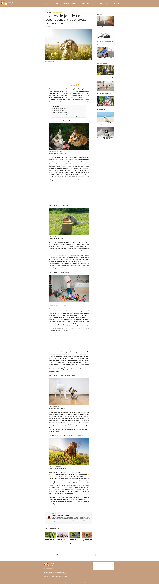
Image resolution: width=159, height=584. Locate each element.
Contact (89, 582)
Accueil (48, 3)
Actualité (56, 3)
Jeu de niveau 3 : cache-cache (59, 112)
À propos (65, 582)
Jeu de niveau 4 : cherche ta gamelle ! (61, 114)
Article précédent (60, 555)
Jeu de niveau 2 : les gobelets (59, 110)
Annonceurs (75, 582)
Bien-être (74, 3)
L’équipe (70, 582)
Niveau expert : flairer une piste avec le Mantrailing (64, 116)
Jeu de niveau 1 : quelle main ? (59, 108)
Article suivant (100, 555)
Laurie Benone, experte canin (60, 515)
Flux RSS (94, 582)
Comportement (84, 3)
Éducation (93, 3)
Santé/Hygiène (103, 3)
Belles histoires (115, 3)
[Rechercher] (155, 3)
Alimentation (65, 3)
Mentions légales (82, 582)
